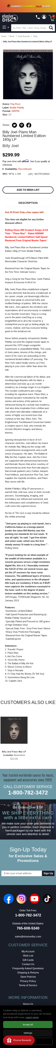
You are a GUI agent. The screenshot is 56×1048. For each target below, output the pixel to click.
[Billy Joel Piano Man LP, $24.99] (14, 730)
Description (28, 202)
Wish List (28, 955)
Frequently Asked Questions (28, 968)
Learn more (32, 1017)
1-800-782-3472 (28, 792)
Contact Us (28, 964)
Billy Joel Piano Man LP (14, 752)
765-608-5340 (28, 928)
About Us (28, 1004)
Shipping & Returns (28, 972)
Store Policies (28, 976)
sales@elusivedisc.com (28, 936)
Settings (28, 1032)
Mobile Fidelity (17, 107)
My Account (28, 951)
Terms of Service (28, 985)
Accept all (28, 1024)
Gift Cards (28, 960)
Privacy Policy (28, 981)
